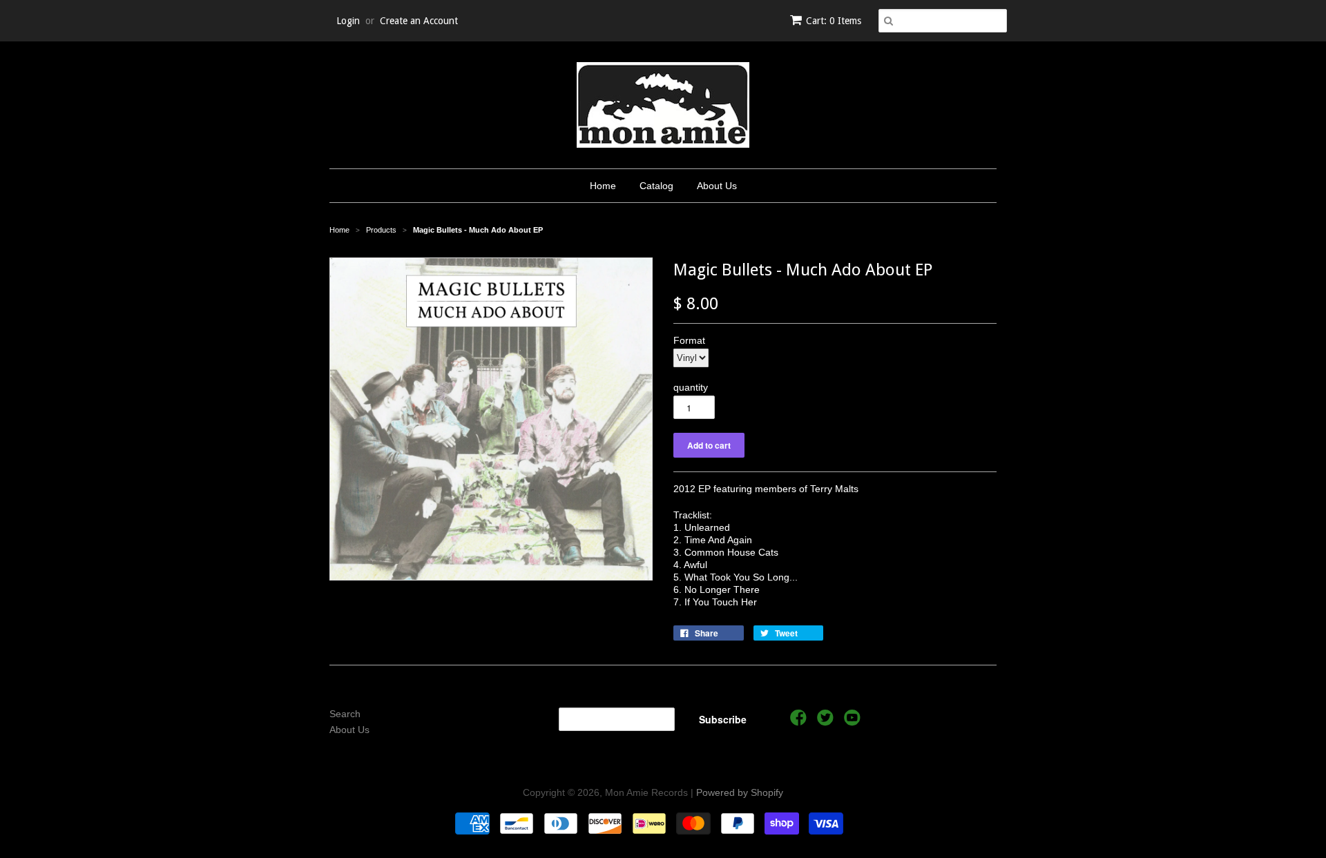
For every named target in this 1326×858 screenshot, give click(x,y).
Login (348, 20)
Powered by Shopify (739, 792)
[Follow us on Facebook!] (800, 722)
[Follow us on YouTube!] (854, 722)
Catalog (656, 185)
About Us (717, 185)
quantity (690, 387)
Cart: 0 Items (833, 20)
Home (603, 185)
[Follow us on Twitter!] (827, 722)
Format (689, 340)
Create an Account (419, 20)
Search (345, 713)
